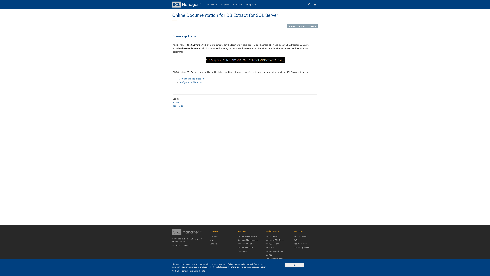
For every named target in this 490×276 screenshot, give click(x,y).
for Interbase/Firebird (275, 251)
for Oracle (270, 247)
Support (224, 4)
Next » (312, 26)
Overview (214, 236)
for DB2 (269, 255)
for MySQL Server (273, 244)
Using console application (191, 78)
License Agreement (302, 247)
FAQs (296, 240)
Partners (237, 4)
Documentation (300, 244)
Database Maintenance (247, 236)
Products (211, 4)
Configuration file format (191, 82)
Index (292, 26)
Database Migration (246, 244)
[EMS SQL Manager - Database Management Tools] (186, 5)
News (212, 240)
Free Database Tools (274, 258)
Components (243, 251)
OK (294, 265)
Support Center (300, 236)
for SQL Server (272, 236)
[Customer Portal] (315, 4)
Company (250, 4)
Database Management (248, 240)
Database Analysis (245, 247)
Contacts (213, 244)
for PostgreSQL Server (275, 240)
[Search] (309, 4)
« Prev (302, 26)
